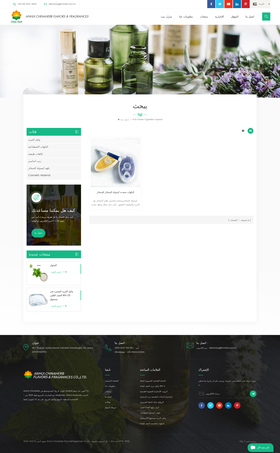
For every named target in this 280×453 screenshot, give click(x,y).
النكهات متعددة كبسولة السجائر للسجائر (115, 192)
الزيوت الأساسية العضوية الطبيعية (153, 391)
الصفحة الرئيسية (111, 380)
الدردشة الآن (263, 447)
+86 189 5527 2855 (26, 4)
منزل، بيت (166, 16)
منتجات (204, 16)
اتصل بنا (249, 16)
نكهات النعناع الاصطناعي (150, 412)
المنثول (53, 265)
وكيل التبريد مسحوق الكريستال (153, 418)
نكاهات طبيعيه (35, 154)
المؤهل (234, 16)
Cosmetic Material (39, 175)
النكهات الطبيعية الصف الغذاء (152, 423)
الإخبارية (219, 16)
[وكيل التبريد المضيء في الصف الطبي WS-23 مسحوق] (38, 300)
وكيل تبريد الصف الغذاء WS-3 (152, 386)
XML (241, 441)
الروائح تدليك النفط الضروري (152, 402)
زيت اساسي (34, 161)
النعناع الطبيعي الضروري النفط (153, 380)
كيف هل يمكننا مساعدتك (53, 210)
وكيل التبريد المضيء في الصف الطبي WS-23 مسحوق (61, 295)
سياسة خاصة (251, 441)
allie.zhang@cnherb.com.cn (62, 4)
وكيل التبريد (34, 140)
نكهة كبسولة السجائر (39, 168)
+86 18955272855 (136, 352)
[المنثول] (38, 273)
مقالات (108, 402)
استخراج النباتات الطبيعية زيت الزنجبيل (156, 396)
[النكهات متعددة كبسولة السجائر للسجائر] (115, 162)
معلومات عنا (186, 16)
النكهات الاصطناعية (38, 147)
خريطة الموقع (110, 407)
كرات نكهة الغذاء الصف (149, 407)
